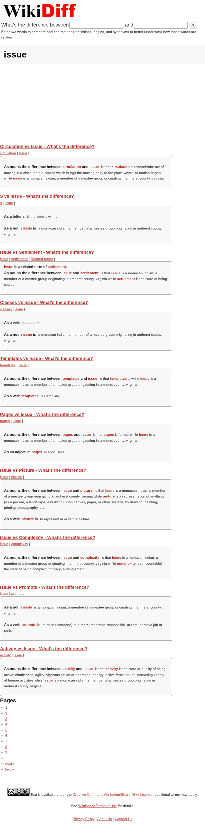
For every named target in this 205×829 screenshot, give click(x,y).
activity (5, 655)
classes (6, 309)
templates (8, 365)
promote (17, 594)
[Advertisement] (102, 103)
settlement (19, 259)
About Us (104, 819)
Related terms (42, 259)
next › (9, 764)
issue (23, 153)
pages (5, 421)
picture (16, 477)
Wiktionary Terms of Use (97, 806)
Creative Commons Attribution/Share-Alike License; (113, 794)
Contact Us (123, 819)
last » (9, 769)
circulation (8, 153)
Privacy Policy (83, 819)
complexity (19, 544)
